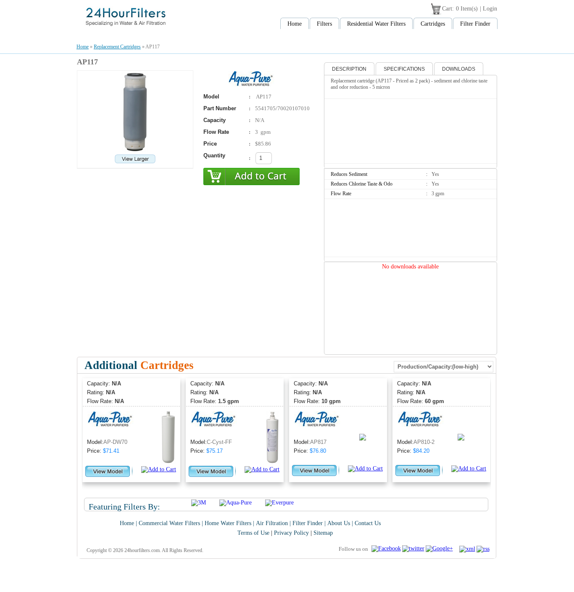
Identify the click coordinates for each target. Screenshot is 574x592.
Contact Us (368, 523)
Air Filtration (272, 523)
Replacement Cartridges (117, 47)
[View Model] (107, 475)
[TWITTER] (414, 548)
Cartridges (433, 24)
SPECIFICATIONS (404, 69)
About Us (338, 523)
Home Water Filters (228, 523)
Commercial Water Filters (169, 523)
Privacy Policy (291, 533)
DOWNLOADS (458, 69)
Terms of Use (253, 533)
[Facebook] (386, 548)
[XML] (468, 548)
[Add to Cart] (158, 469)
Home (294, 24)
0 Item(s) (467, 8)
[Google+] (440, 548)
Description (349, 69)
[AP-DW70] (168, 462)
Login (490, 8)
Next (487, 434)
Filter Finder (475, 24)
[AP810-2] (472, 436)
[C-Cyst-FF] (272, 462)
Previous (84, 434)
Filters (324, 24)
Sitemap (323, 533)
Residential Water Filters (376, 24)
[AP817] (370, 436)
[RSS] (484, 548)
